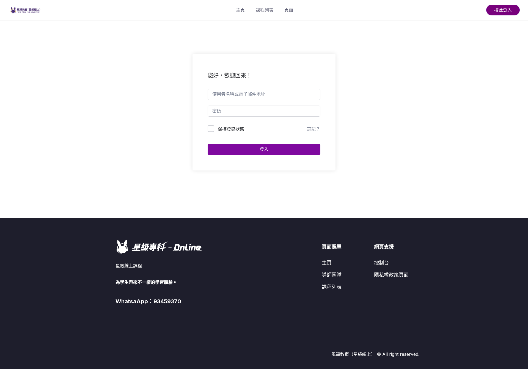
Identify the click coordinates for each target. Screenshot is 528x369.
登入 (264, 149)
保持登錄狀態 (231, 129)
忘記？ (313, 129)
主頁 (240, 10)
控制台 (381, 263)
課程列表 (264, 10)
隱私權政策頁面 (391, 275)
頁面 (288, 10)
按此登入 (503, 10)
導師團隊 (332, 275)
